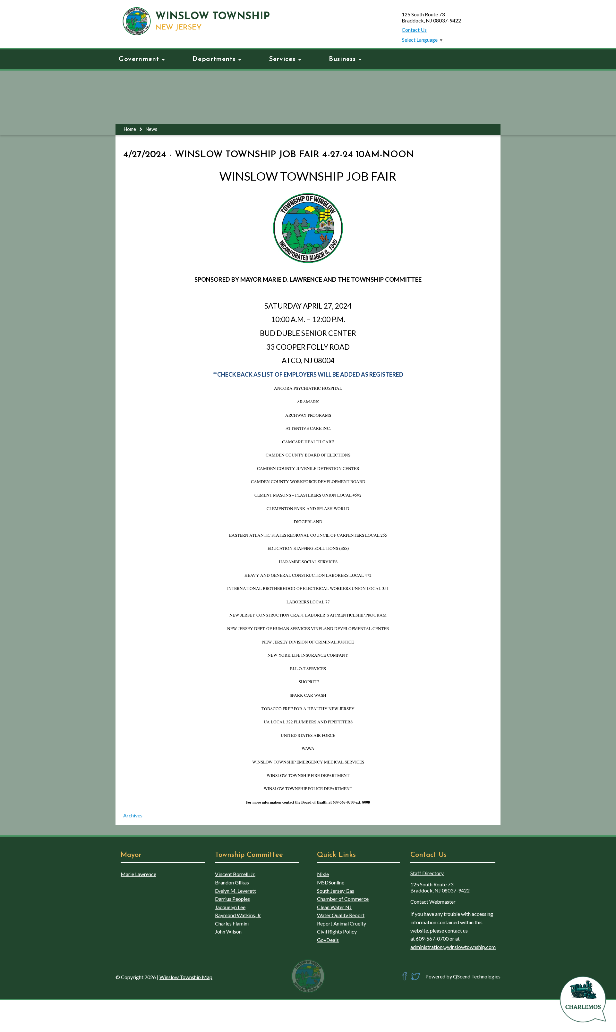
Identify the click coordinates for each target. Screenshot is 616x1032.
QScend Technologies (477, 976)
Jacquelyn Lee (230, 907)
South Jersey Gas (335, 891)
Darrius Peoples (232, 899)
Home (130, 129)
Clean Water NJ (334, 907)
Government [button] (139, 59)
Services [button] (282, 59)
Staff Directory (427, 873)
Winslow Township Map (185, 977)
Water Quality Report (340, 915)
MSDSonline (330, 882)
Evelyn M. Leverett (235, 891)
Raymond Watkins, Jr (238, 915)
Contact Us (414, 30)
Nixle (323, 874)
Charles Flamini (232, 923)
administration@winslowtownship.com (453, 947)
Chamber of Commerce (343, 899)
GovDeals (328, 940)
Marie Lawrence (138, 874)
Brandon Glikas (232, 882)
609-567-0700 (432, 938)
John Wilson (228, 931)
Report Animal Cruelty (341, 923)
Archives (132, 815)
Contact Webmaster (433, 902)
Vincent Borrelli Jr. (235, 874)
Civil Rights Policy (337, 931)
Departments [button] (214, 59)
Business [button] (342, 59)
